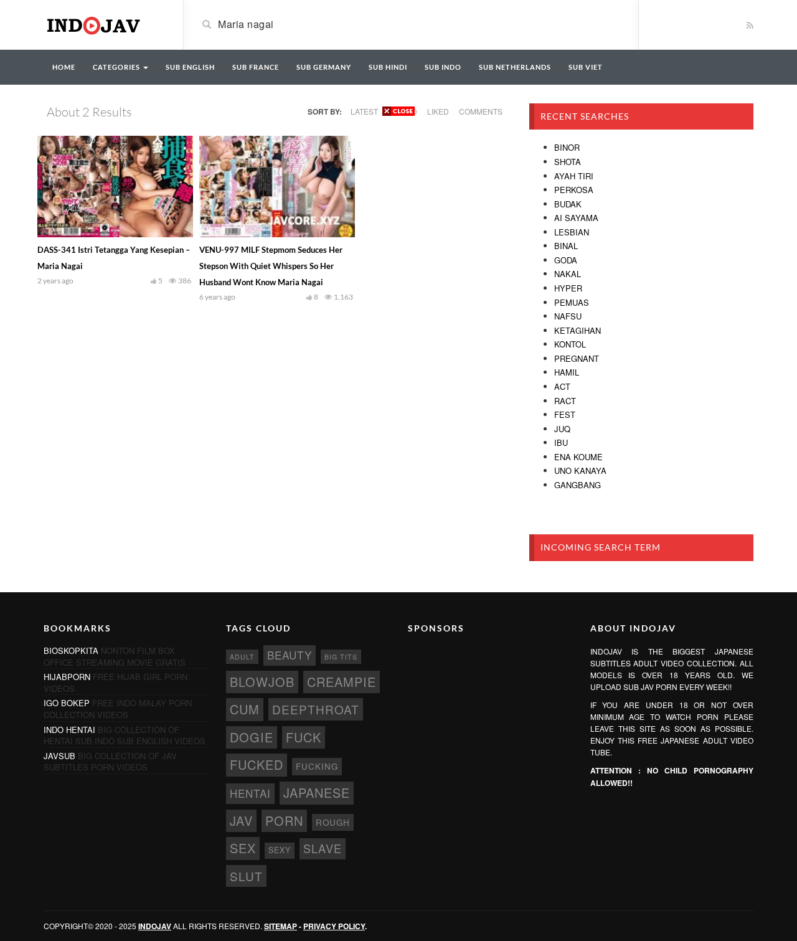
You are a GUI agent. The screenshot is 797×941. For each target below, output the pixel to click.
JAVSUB (59, 756)
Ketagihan (577, 330)
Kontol (570, 344)
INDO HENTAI (69, 729)
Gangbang (577, 485)
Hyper (568, 288)
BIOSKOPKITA (71, 650)
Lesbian (571, 232)
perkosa (573, 190)
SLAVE (322, 848)
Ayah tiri (573, 176)
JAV (241, 820)
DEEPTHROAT (315, 709)
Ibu (561, 442)
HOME (63, 67)
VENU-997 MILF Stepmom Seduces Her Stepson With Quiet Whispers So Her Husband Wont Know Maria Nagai (270, 266)
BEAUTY (289, 655)
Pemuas (571, 302)
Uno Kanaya (580, 470)
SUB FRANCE (255, 67)
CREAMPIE (341, 682)
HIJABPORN (67, 677)
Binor (567, 147)
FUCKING (317, 766)
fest (564, 414)
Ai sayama (576, 218)
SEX (243, 848)
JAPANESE (316, 792)
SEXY (279, 850)
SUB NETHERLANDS (515, 67)
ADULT (242, 656)
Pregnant (576, 358)
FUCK (303, 737)
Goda (565, 260)
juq (562, 429)
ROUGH (333, 822)
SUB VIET (585, 67)
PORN (284, 820)
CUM (245, 709)
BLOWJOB (262, 682)
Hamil (566, 372)
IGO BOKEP (67, 703)
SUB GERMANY (323, 67)
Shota (567, 162)
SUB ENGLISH (190, 67)
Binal (566, 246)
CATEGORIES (117, 67)
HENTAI (250, 793)
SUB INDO (443, 67)
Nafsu (568, 316)
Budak (568, 204)
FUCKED (256, 764)
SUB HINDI (388, 67)
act (562, 386)
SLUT (246, 876)
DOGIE (251, 737)
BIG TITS (340, 656)
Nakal (567, 274)
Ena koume (578, 457)
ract (565, 401)
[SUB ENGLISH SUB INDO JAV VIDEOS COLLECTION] (104, 23)
